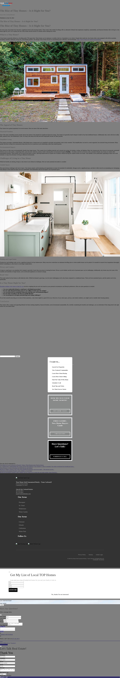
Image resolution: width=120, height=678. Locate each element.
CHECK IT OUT (60, 434)
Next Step (2, 626)
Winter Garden (23, 512)
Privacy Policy (82, 554)
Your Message (3, 625)
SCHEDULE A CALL (60, 456)
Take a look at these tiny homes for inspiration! (89, 39)
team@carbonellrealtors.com (23, 493)
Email (1, 620)
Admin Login (99, 554)
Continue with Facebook (6, 634)
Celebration (22, 528)
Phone (1, 621)
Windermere (22, 509)
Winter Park (22, 531)
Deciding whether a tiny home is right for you (12, 286)
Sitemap (91, 554)
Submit (2, 631)
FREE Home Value (60, 411)
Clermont (21, 522)
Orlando (21, 525)
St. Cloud (21, 505)
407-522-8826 (19, 492)
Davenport (22, 502)
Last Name (3, 618)
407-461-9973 (19, 491)
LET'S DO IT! (4, 644)
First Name (3, 616)
